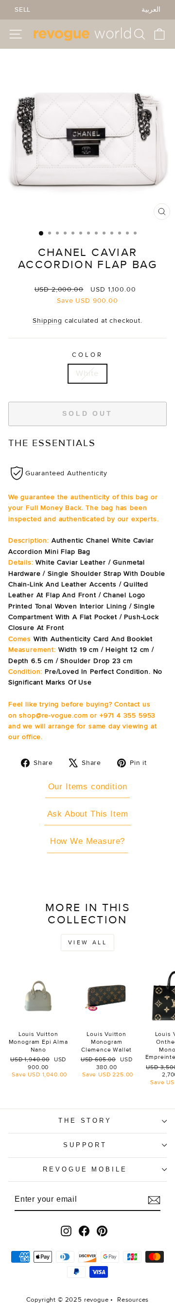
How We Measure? (87, 841)
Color (87, 355)
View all (87, 942)
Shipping (47, 320)
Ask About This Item (87, 814)
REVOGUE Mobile (85, 1169)
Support (85, 1145)
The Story (85, 1120)
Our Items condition (87, 786)
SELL (23, 9)
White (87, 373)
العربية (150, 9)
